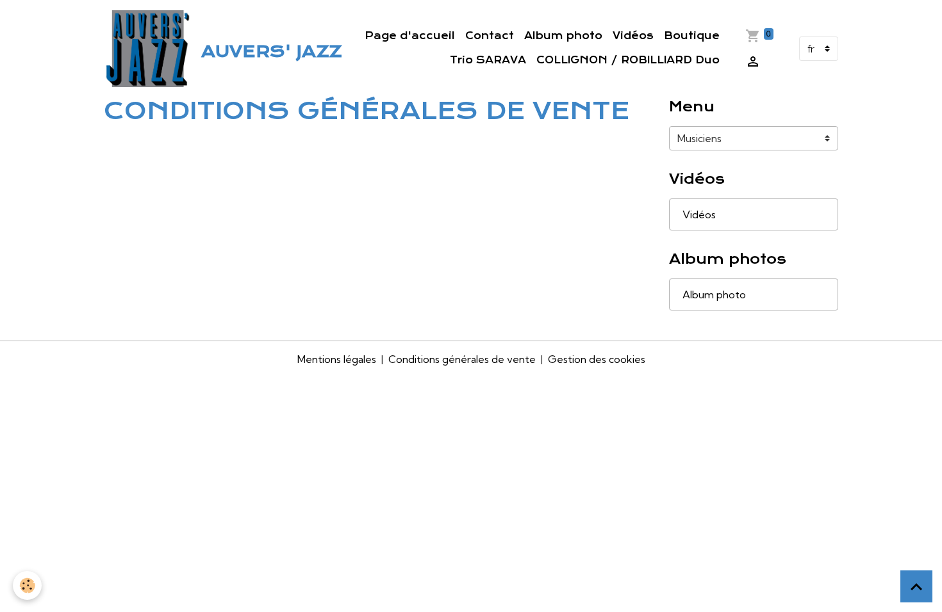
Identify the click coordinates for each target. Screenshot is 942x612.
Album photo (563, 36)
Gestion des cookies (596, 359)
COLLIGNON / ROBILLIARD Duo (628, 60)
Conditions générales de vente (462, 359)
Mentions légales (336, 359)
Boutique (692, 36)
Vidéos (633, 36)
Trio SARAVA (488, 60)
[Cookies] (27, 585)
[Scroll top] (916, 586)
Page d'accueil (410, 36)
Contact (489, 36)
